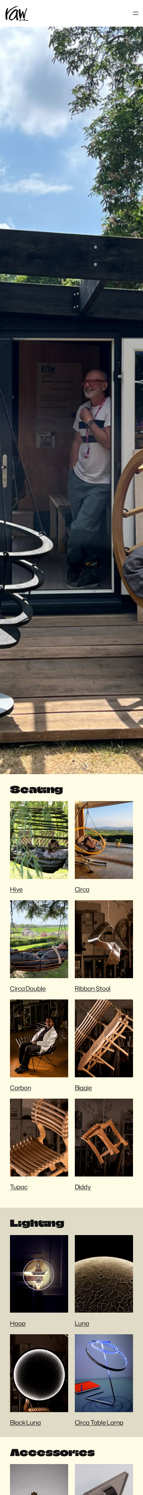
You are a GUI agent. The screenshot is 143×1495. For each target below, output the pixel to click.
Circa (82, 889)
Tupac (19, 1186)
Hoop (18, 1323)
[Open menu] (136, 13)
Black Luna (25, 1422)
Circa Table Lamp (99, 1422)
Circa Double (28, 988)
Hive (16, 889)
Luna (82, 1323)
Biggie (83, 1087)
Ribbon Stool (93, 988)
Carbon (20, 1087)
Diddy (83, 1186)
